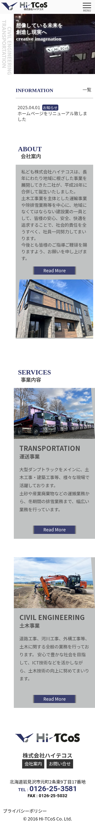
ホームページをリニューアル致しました (52, 116)
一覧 (87, 89)
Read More (54, 270)
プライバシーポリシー (25, 811)
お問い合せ (60, 763)
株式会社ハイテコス (47, 755)
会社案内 (33, 763)
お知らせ (50, 107)
